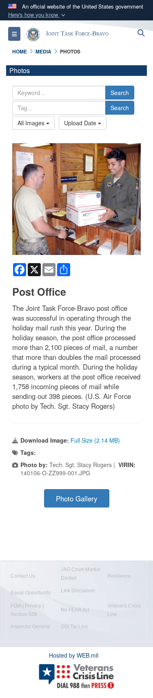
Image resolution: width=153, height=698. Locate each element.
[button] (37, 15)
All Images (32, 123)
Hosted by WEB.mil (73, 655)
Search (120, 93)
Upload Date (81, 123)
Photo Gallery (76, 498)
